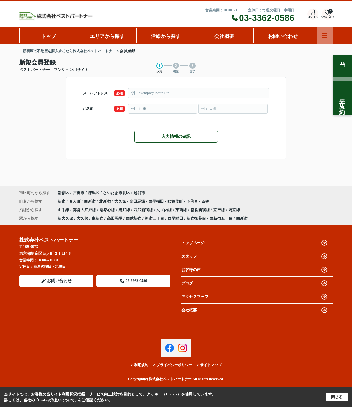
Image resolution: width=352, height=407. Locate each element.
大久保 (120, 201)
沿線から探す (166, 36)
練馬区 (94, 193)
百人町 (75, 201)
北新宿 (105, 201)
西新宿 (90, 201)
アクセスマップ (195, 297)
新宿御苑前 (196, 218)
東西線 (181, 210)
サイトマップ (211, 365)
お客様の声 (191, 270)
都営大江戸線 (85, 210)
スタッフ (189, 256)
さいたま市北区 (116, 193)
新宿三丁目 (154, 218)
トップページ (193, 243)
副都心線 (108, 210)
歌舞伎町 (175, 201)
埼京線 (234, 210)
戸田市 (78, 193)
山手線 (64, 210)
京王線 (219, 210)
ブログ (187, 283)
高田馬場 (138, 201)
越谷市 (139, 193)
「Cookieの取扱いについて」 (56, 400)
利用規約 (141, 365)
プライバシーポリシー (174, 365)
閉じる (337, 397)
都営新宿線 (201, 210)
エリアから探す (107, 36)
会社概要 (224, 36)
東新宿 (97, 218)
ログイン (312, 16)
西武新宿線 (144, 210)
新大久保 (65, 218)
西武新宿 (133, 218)
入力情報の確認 (176, 136)
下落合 (192, 201)
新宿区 (63, 193)
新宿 (62, 201)
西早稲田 (156, 201)
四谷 (205, 201)
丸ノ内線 (164, 210)
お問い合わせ (283, 36)
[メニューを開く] (324, 35)
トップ (48, 36)
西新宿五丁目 (221, 218)
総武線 (125, 210)
